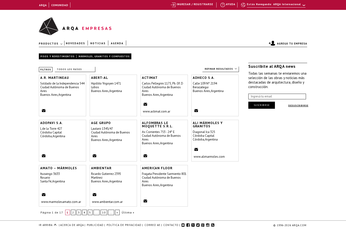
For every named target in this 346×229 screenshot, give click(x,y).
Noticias (98, 43)
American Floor (157, 168)
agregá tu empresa (292, 43)
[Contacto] (42, 111)
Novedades (75, 43)
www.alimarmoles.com (209, 157)
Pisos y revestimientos (57, 56)
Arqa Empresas (50, 24)
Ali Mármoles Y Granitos (208, 124)
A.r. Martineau (54, 78)
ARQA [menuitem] (43, 5)
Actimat (150, 78)
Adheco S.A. (204, 78)
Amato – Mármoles (58, 168)
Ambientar (101, 168)
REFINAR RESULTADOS (219, 68)
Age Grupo (101, 123)
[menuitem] (273, 6)
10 (104, 212)
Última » (128, 212)
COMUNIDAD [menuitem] (59, 5)
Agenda (117, 43)
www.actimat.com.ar (156, 111)
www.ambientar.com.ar (107, 202)
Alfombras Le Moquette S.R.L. (157, 124)
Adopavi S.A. (51, 123)
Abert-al (99, 78)
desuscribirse (298, 105)
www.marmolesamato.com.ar (61, 202)
